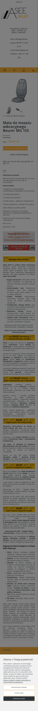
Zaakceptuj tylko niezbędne (19, 687)
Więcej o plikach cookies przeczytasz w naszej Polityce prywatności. (17, 681)
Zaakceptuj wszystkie (19, 698)
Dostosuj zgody (19, 693)
